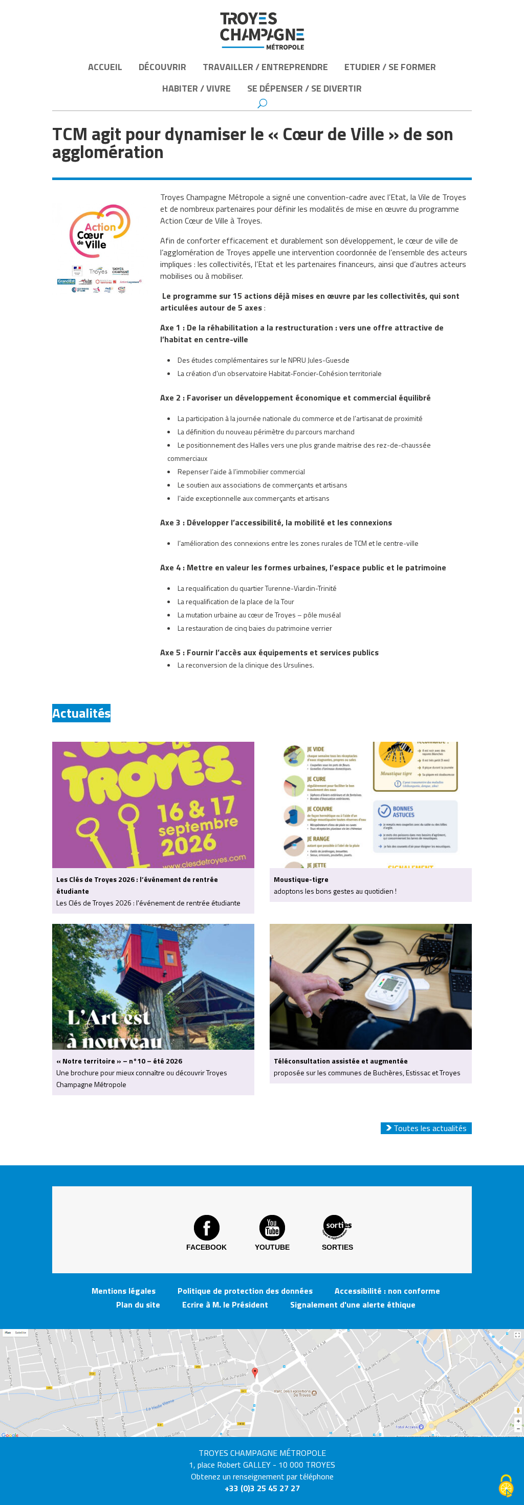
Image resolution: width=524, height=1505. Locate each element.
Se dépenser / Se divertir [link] (304, 88)
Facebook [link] (206, 1247)
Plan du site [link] (138, 1304)
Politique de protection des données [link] (245, 1291)
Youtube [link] (272, 1247)
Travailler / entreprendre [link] (265, 67)
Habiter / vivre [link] (196, 88)
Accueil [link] (105, 67)
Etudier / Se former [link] (390, 67)
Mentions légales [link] (124, 1291)
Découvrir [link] (162, 67)
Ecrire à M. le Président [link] (225, 1304)
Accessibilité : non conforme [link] (387, 1291)
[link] (262, 30)
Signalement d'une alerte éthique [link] (353, 1304)
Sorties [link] (337, 1247)
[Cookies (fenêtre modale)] (506, 1487)
